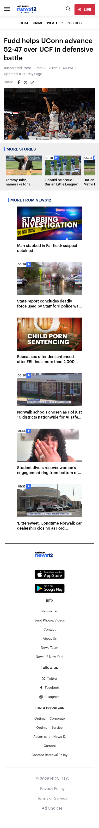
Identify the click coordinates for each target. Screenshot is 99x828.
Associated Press (17, 68)
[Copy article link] (32, 82)
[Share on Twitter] (25, 82)
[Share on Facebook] (19, 82)
